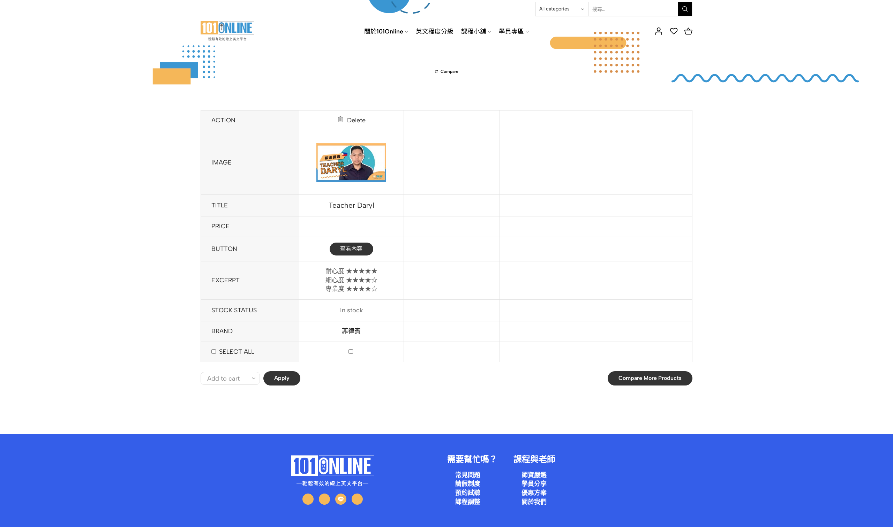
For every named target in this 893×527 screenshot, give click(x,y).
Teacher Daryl (351, 205)
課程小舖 (473, 31)
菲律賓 (351, 331)
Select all (236, 352)
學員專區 (511, 31)
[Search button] (685, 9)
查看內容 (351, 248)
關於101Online (383, 31)
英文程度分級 (434, 31)
